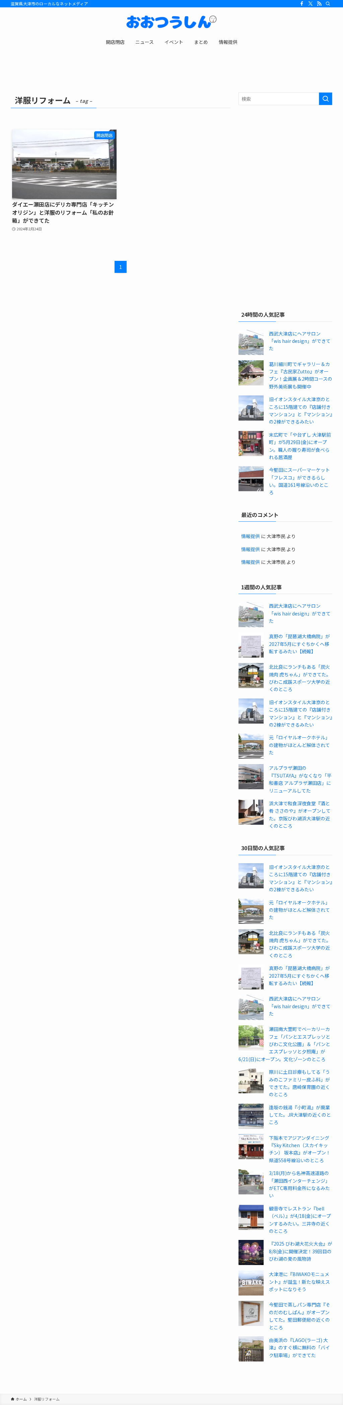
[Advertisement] (285, 159)
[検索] (328, 3)
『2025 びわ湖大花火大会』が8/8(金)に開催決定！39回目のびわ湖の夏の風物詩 (300, 1251)
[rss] (319, 3)
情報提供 (250, 536)
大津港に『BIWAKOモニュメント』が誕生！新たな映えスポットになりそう (299, 1281)
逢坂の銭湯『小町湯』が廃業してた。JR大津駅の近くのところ (300, 1115)
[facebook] (301, 3)
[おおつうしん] (171, 22)
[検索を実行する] (325, 98)
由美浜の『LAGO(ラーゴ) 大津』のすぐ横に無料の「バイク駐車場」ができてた (299, 1347)
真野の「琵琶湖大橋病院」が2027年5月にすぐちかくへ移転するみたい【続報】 (299, 644)
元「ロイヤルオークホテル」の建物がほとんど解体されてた (299, 745)
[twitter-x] (310, 3)
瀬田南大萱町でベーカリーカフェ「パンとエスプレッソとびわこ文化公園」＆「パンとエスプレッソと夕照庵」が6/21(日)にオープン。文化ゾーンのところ (284, 1044)
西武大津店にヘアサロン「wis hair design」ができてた (300, 341)
